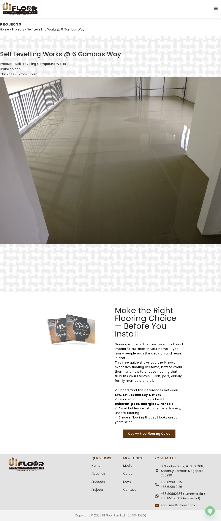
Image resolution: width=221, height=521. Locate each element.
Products (98, 481)
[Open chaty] (210, 511)
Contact (129, 489)
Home (4, 29)
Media (127, 465)
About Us (98, 473)
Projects (18, 29)
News (127, 481)
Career (128, 473)
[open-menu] (216, 9)
